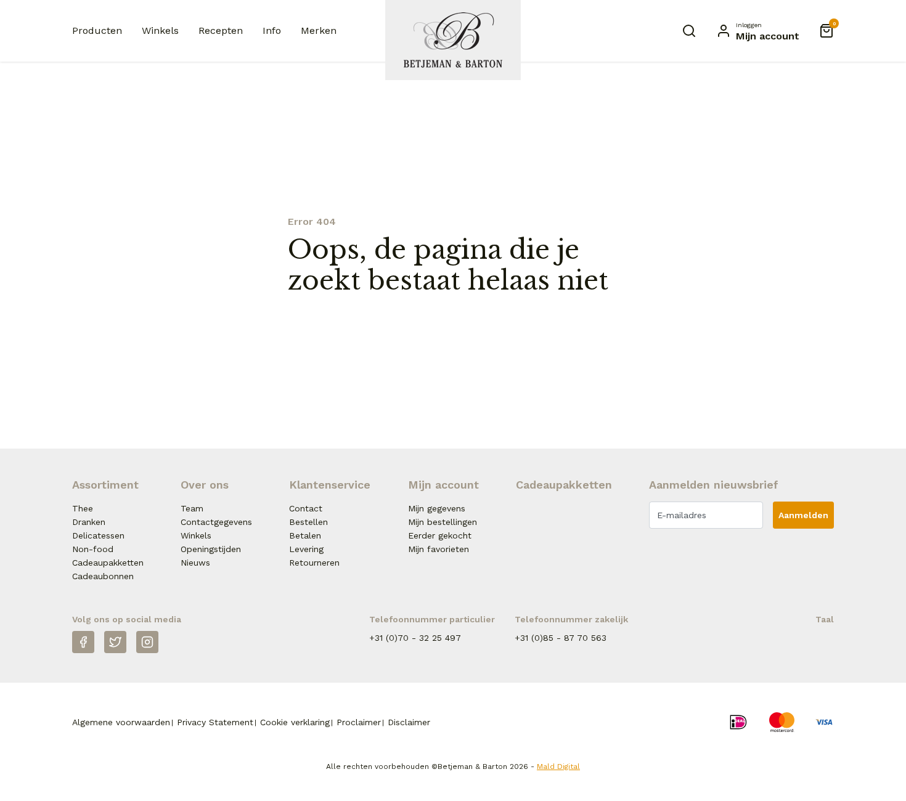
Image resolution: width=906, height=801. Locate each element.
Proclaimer (359, 722)
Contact (305, 508)
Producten (97, 30)
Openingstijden (211, 549)
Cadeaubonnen (103, 576)
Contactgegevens (216, 522)
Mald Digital (558, 766)
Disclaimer (409, 722)
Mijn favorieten (438, 549)
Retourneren (314, 562)
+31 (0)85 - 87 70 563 (560, 638)
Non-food (92, 549)
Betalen (305, 535)
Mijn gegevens (436, 508)
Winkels (160, 30)
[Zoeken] (689, 31)
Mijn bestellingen (442, 522)
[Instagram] (147, 642)
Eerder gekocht (439, 535)
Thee (82, 508)
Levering (306, 549)
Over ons (205, 484)
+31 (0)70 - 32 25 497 (415, 638)
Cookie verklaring (295, 722)
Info (272, 30)
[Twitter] (115, 642)
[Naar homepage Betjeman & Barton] (453, 40)
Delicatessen (98, 535)
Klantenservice (329, 484)
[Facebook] (83, 642)
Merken (319, 30)
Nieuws (195, 562)
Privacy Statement (215, 722)
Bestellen (308, 522)
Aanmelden (803, 515)
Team (192, 508)
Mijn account (443, 484)
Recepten (220, 30)
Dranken (88, 522)
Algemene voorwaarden (121, 722)
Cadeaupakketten (108, 562)
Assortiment (105, 484)
